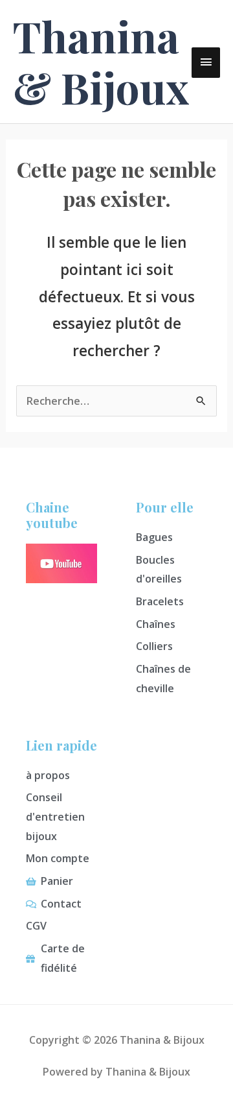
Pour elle (165, 507)
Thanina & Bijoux (101, 61)
